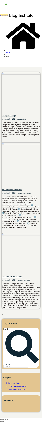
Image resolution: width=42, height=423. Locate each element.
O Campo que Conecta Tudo (12, 277)
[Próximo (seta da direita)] (3, 421)
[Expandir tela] (3, 419)
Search (5, 329)
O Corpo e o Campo (9, 116)
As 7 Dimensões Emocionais (12, 190)
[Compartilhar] (5, 419)
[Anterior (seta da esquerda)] (1, 421)
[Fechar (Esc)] (8, 419)
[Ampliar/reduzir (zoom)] (1, 419)
